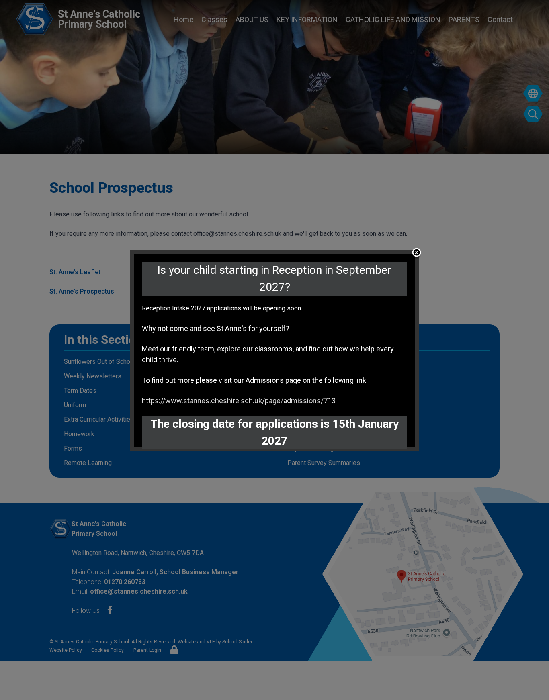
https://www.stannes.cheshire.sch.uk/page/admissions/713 (239, 400)
